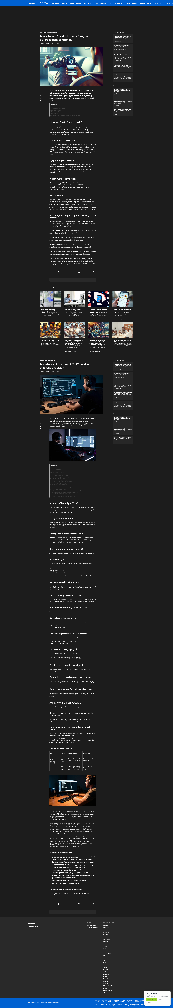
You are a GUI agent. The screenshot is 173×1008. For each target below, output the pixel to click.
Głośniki (105, 967)
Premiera (105, 988)
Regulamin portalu (92, 925)
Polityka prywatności (92, 927)
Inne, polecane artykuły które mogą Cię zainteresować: (66, 496)
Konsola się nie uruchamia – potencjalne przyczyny (64, 486)
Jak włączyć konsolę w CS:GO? (58, 467)
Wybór (104, 992)
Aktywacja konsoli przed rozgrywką (61, 475)
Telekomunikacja (107, 990)
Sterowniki (106, 981)
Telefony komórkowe (108, 985)
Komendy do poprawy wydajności (61, 483)
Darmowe (105, 958)
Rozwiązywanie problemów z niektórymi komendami (64, 487)
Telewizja (105, 944)
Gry (41, 360)
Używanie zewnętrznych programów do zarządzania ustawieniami (67, 490)
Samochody (106, 936)
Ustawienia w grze (57, 474)
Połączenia (106, 951)
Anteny (104, 948)
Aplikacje (105, 983)
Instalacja (114, 1004)
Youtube (105, 976)
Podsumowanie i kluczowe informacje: (63, 494)
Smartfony (106, 978)
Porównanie (106, 972)
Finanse (105, 964)
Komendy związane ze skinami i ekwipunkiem (63, 481)
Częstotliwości (107, 953)
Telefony (105, 929)
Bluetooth (105, 969)
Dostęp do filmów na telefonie (58, 108)
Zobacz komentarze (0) (73, 279)
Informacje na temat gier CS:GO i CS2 (62, 493)
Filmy (104, 955)
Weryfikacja (106, 965)
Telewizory (106, 943)
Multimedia (105, 946)
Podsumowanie (54, 113)
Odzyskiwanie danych (108, 979)
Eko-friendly (106, 925)
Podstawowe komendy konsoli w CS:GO (60, 478)
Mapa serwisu (90, 929)
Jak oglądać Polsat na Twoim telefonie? (59, 106)
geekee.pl (31, 3)
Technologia (53, 32)
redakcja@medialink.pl (54, 1002)
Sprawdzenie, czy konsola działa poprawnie (63, 477)
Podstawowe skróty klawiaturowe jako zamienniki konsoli (66, 492)
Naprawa (105, 937)
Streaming (48, 32)
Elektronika (106, 927)
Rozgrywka (45, 360)
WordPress (106, 974)
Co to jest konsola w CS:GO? (59, 469)
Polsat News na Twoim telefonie (58, 111)
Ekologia (105, 941)
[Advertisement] (86, 19)
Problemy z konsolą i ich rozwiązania (59, 484)
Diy (103, 950)
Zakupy (104, 962)
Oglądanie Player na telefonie (57, 110)
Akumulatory (106, 939)
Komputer (105, 934)
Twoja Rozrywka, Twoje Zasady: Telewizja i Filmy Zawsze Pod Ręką (65, 115)
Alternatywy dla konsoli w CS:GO (58, 489)
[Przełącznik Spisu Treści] (78, 105)
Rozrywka (42, 32)
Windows (105, 971)
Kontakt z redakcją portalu (33, 926)
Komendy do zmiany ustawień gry (60, 480)
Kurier (104, 986)
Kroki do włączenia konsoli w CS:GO (59, 472)
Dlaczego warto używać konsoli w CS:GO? (62, 470)
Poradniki (105, 930)
